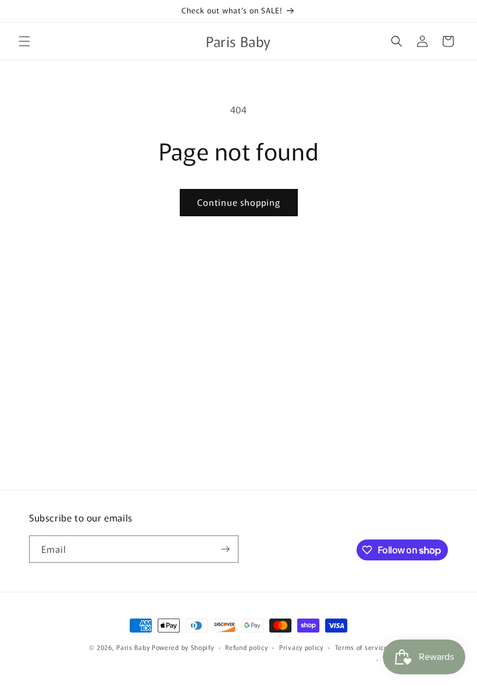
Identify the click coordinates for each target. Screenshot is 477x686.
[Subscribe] (225, 549)
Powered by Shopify (183, 647)
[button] (24, 41)
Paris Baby (132, 647)
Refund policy (246, 647)
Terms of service (361, 647)
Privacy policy (301, 647)
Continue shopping (238, 202)
